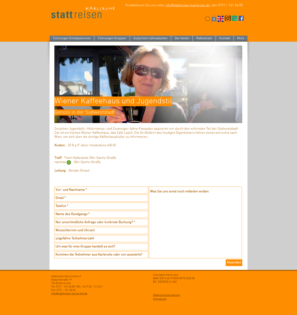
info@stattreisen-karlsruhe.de (187, 5)
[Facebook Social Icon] (241, 18)
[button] (214, 18)
